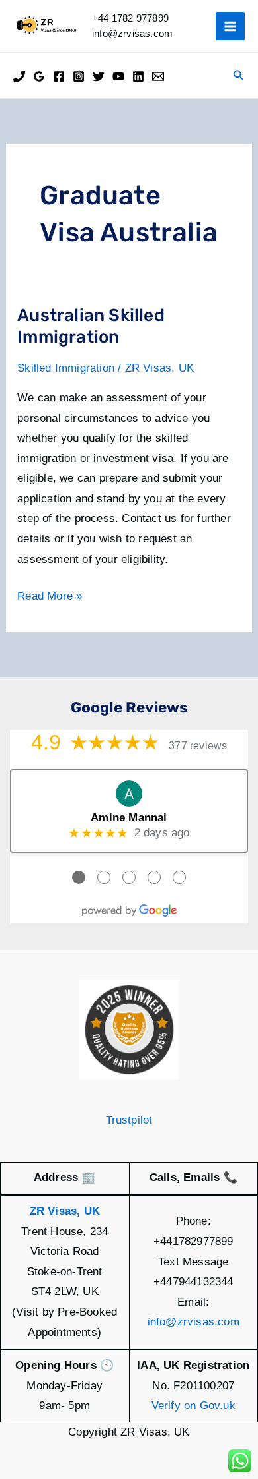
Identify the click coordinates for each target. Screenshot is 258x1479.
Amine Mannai (129, 817)
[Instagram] (79, 76)
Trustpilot (129, 1120)
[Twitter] (99, 76)
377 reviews (198, 745)
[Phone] (19, 76)
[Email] (158, 76)
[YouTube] (118, 76)
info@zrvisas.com (193, 1322)
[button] (239, 75)
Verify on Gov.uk (193, 1405)
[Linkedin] (138, 76)
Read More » (49, 598)
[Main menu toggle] (230, 26)
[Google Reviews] (39, 76)
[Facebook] (59, 76)
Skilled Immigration (65, 368)
